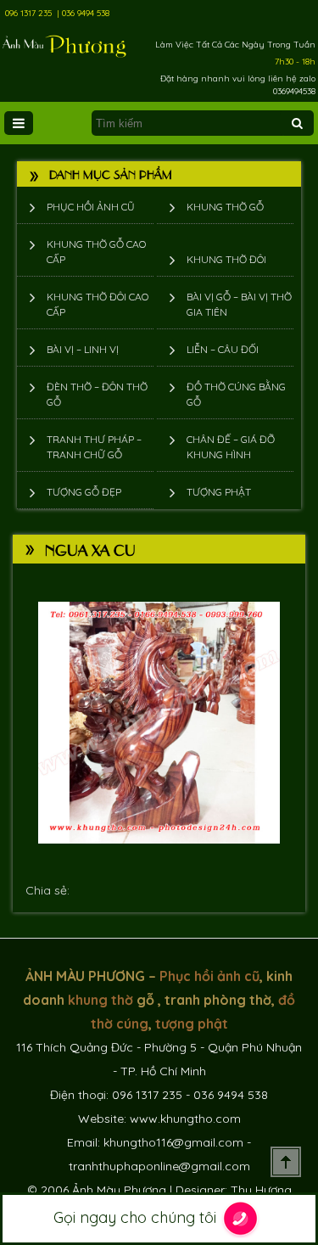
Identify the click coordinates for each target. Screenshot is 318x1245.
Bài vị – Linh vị (83, 349)
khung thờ (100, 999)
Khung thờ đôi (226, 259)
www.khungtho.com (185, 1118)
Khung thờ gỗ (225, 206)
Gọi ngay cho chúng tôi (136, 1217)
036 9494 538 (85, 13)
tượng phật (191, 1023)
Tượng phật (219, 491)
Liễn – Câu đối (223, 349)
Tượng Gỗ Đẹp (84, 491)
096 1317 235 (28, 13)
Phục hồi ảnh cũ (91, 206)
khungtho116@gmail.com (173, 1142)
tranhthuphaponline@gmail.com (159, 1166)
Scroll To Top (286, 1162)
